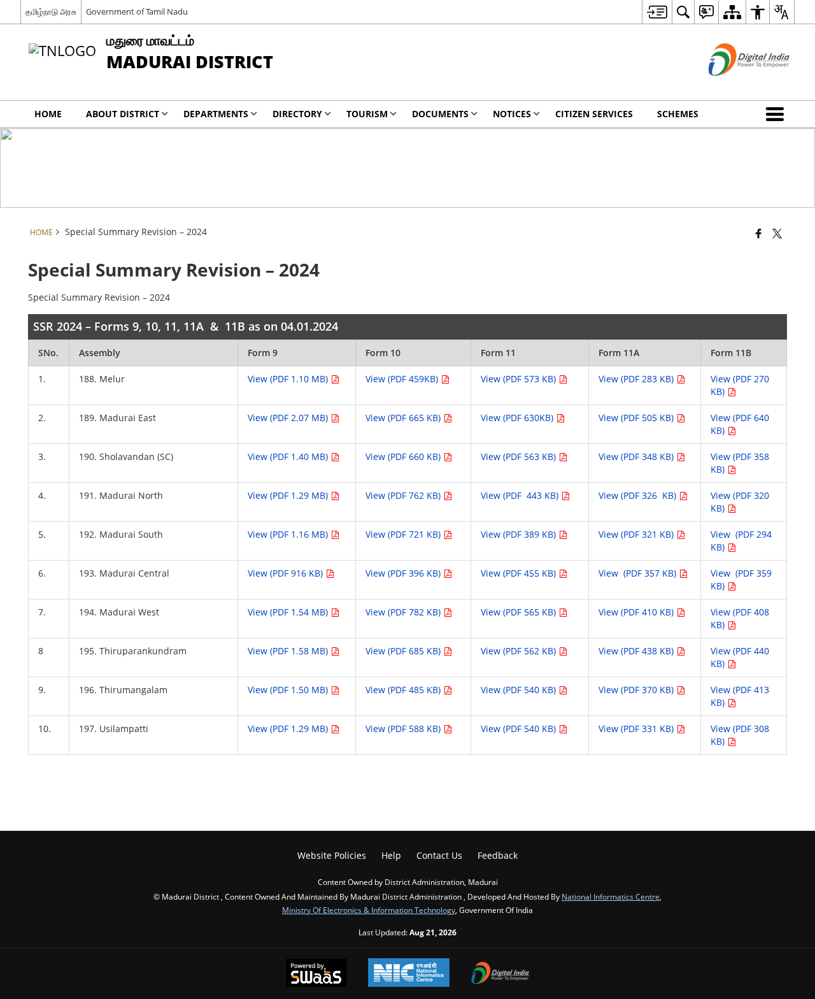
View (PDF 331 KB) (637, 728)
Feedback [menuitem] (498, 855)
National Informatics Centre (611, 896)
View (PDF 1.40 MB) (289, 456)
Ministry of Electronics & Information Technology (368, 910)
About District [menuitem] (122, 114)
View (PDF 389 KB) (519, 534)
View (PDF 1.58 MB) (289, 651)
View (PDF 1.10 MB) (289, 379)
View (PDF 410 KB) (637, 612)
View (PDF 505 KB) (637, 418)
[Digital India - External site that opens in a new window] (733, 86)
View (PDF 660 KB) (404, 456)
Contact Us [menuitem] (439, 855)
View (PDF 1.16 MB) (289, 534)
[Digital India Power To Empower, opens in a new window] (500, 974)
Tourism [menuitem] (367, 114)
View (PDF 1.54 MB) (289, 612)
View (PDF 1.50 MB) (289, 690)
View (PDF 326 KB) (639, 495)
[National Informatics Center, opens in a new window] (408, 974)
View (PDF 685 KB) (404, 651)
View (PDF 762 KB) (404, 495)
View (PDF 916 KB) (286, 573)
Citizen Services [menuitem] (594, 114)
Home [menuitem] (48, 114)
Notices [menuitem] (512, 114)
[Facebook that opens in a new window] (759, 233)
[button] (777, 114)
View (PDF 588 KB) (404, 728)
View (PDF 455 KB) (519, 573)
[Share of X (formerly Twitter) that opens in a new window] (777, 233)
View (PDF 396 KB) (404, 573)
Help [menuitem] (391, 855)
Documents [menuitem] (440, 114)
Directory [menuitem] (297, 114)
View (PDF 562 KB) (519, 651)
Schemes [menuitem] (677, 114)
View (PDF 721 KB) (404, 534)
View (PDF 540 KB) (519, 690)
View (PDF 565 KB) (519, 612)
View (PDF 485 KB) (404, 690)
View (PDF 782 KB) (404, 612)
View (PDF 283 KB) (637, 379)
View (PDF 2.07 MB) (289, 418)
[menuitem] (657, 12)
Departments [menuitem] (215, 114)
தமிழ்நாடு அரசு (50, 11)
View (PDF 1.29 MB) (289, 495)
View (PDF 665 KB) (404, 418)
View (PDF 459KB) (403, 379)
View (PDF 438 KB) (637, 651)
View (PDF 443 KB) (521, 495)
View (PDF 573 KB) (519, 379)
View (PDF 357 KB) (639, 573)
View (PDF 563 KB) (519, 456)
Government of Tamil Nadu (137, 11)
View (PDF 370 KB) (637, 690)
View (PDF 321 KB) (637, 534)
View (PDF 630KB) (518, 418)
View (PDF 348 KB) (637, 456)
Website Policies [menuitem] (331, 855)
